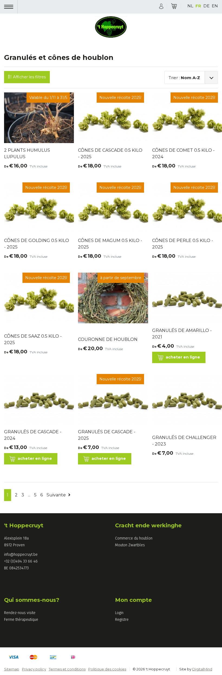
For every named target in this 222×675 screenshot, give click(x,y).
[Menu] (11, 7)
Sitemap (11, 669)
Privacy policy (34, 669)
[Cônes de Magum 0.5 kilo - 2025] (111, 252)
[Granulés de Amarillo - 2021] (185, 298)
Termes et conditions (67, 669)
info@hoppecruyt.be (21, 554)
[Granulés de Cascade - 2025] (111, 443)
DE (206, 5)
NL (190, 5)
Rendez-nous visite (19, 613)
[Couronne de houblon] (108, 344)
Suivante (57, 495)
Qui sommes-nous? (31, 600)
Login (119, 613)
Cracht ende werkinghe (148, 525)
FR (198, 5)
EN (215, 5)
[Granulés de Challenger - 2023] (185, 402)
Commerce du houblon (133, 538)
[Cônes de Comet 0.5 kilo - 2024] (185, 162)
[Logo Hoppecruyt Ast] (111, 27)
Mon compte (133, 600)
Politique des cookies (107, 669)
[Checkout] (174, 6)
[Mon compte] (161, 5)
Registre (122, 619)
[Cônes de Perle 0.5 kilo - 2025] (185, 252)
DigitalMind (202, 669)
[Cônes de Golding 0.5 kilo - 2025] (37, 252)
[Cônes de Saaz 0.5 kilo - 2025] (37, 348)
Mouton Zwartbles (130, 545)
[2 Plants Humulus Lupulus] (37, 162)
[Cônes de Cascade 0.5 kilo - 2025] (111, 162)
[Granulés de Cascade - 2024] (37, 399)
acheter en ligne (182, 357)
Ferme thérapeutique (21, 619)
